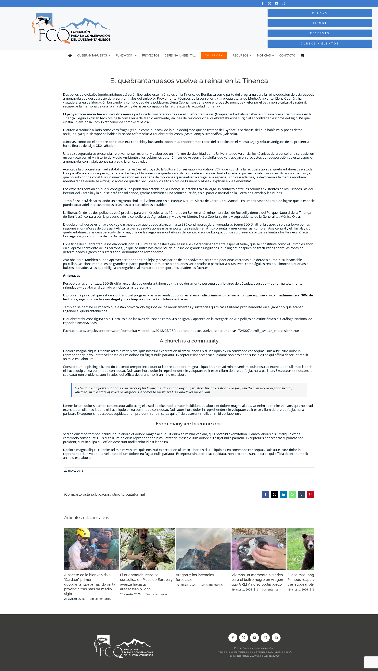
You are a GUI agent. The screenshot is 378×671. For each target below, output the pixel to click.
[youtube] (276, 3)
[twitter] (269, 3)
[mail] (276, 649)
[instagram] (283, 3)
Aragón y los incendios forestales (259, 596)
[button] (67, 570)
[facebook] (262, 3)
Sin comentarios (100, 610)
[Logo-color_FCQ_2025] (71, 14)
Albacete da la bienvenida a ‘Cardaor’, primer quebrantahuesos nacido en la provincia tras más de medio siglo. (101, 601)
